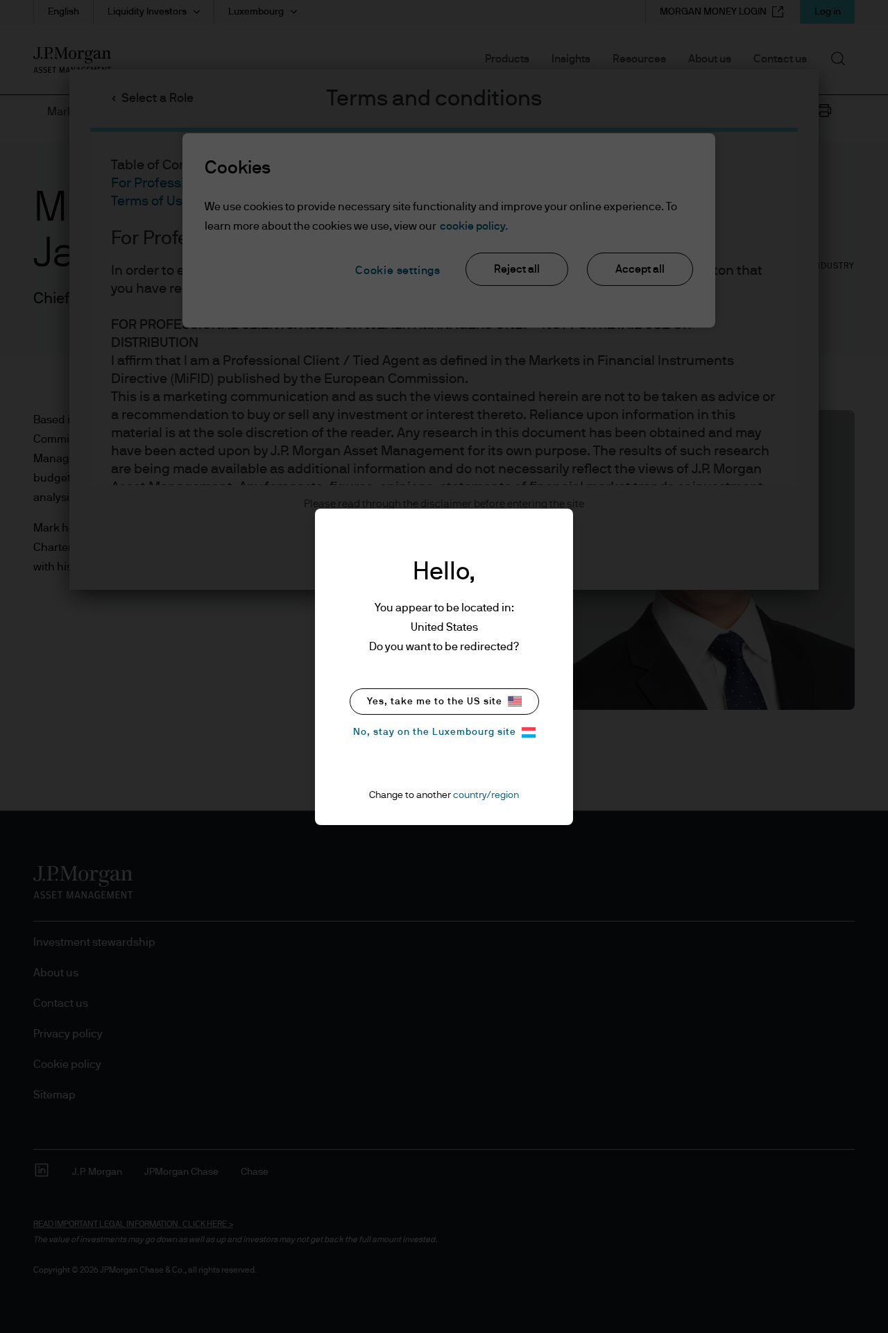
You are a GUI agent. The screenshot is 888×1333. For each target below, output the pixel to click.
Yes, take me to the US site (434, 701)
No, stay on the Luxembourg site (434, 732)
